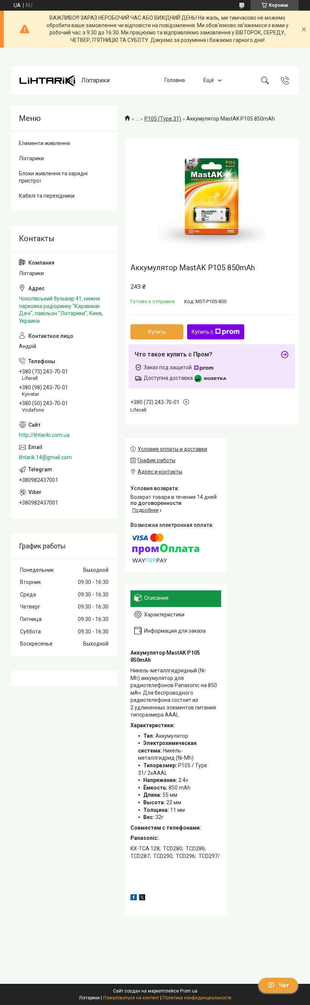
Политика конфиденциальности (197, 997)
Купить (157, 332)
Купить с (202, 332)
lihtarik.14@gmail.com (45, 457)
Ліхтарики (31, 158)
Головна (174, 80)
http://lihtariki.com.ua (44, 435)
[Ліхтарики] (47, 80)
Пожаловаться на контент (131, 997)
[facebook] (133, 898)
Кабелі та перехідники (46, 196)
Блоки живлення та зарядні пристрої (53, 177)
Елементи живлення (44, 143)
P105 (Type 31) (162, 119)
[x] (142, 898)
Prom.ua (188, 991)
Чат (284, 985)
